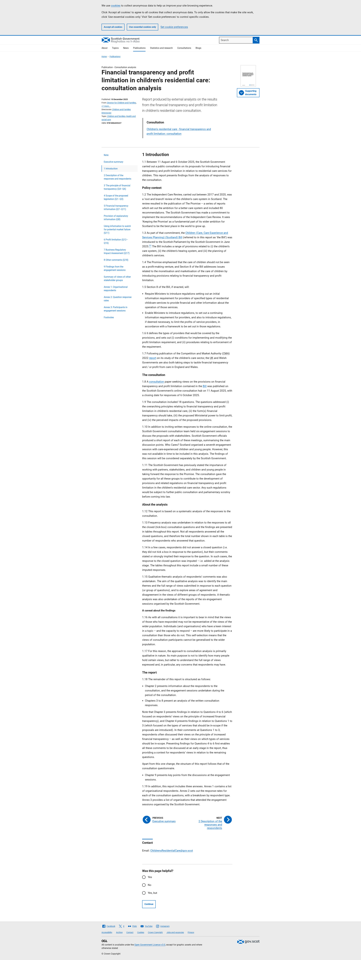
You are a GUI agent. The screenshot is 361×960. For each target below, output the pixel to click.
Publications (139, 48)
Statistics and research (161, 48)
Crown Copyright (155, 932)
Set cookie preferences (174, 27)
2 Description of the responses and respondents (117, 177)
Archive (119, 932)
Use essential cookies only (142, 27)
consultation (156, 381)
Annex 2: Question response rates (117, 299)
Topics (115, 48)
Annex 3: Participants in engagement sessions (115, 309)
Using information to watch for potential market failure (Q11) (117, 229)
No (149, 885)
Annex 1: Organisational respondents (116, 289)
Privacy (191, 932)
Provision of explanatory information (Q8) (116, 218)
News (126, 48)
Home (104, 56)
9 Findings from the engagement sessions (115, 268)
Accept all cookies (113, 27)
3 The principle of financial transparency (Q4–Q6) (117, 187)
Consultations (184, 48)
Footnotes (109, 317)
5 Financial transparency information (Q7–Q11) (116, 207)
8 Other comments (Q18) (116, 260)
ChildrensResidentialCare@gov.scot (171, 850)
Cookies (140, 932)
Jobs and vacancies (175, 932)
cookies (115, 5)
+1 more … (106, 106)
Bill (205, 386)
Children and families (116, 116)
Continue (148, 904)
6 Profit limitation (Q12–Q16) (116, 241)
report (152, 358)
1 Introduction (111, 168)
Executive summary (113, 161)
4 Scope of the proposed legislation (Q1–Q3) (116, 197)
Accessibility (107, 932)
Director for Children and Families (121, 103)
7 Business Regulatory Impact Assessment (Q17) (117, 251)
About (104, 48)
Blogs (198, 48)
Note (106, 155)
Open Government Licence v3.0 (149, 944)
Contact (129, 932)
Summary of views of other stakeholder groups (117, 278)
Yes (150, 877)
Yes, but (152, 892)
